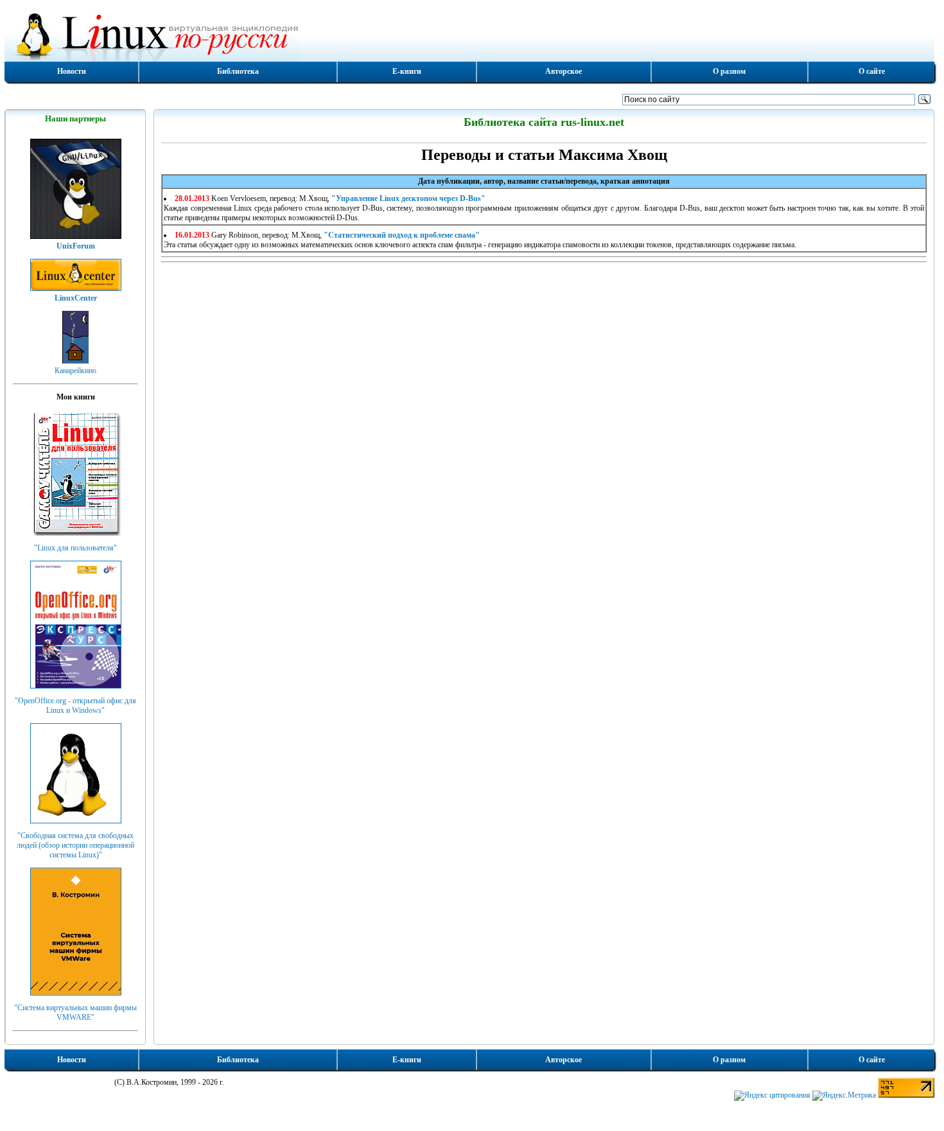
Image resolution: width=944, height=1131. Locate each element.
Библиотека (238, 71)
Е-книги (406, 71)
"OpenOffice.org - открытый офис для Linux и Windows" (75, 705)
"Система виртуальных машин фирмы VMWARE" (75, 1012)
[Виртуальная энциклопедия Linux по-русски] (469, 34)
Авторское (563, 71)
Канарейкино (75, 370)
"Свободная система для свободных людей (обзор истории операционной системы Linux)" (75, 845)
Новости (71, 71)
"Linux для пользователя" (75, 547)
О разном (729, 71)
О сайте (872, 71)
